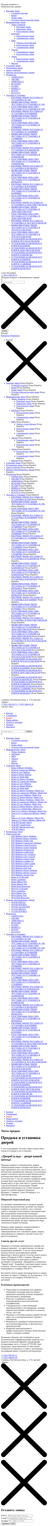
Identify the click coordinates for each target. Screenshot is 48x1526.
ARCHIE (15, 79)
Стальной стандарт (19, 13)
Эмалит (14, 50)
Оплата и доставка (14, 722)
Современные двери (25, 38)
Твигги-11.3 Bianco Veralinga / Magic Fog (28, 811)
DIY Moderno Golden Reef (22, 852)
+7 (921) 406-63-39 (26, 704)
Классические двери (25, 31)
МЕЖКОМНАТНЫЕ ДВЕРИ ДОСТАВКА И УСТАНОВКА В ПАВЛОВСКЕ (25, 154)
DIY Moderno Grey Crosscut (23, 857)
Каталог (9, 713)
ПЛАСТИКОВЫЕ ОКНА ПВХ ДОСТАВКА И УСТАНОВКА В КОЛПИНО (25, 198)
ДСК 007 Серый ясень (21, 825)
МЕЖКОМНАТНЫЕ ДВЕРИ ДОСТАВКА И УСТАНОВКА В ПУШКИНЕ (25, 118)
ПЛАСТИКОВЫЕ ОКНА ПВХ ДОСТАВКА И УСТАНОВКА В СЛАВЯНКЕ (25, 143)
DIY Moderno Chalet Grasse (23, 859)
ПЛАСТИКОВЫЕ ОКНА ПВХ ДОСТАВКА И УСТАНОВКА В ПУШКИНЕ (25, 125)
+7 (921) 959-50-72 (9, 275)
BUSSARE (16, 84)
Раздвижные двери (14, 68)
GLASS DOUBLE (19, 911)
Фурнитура (11, 75)
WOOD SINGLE (18, 902)
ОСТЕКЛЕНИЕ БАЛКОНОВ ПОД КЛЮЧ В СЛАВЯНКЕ (26, 263)
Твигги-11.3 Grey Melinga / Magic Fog (27, 818)
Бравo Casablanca (18, 879)
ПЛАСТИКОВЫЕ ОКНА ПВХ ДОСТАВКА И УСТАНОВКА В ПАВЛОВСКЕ (25, 161)
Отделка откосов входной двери (25, 20)
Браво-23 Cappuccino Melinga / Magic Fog (29, 802)
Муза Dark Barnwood (20, 898)
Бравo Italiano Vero (19, 884)
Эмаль (14, 56)
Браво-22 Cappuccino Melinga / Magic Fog (29, 793)
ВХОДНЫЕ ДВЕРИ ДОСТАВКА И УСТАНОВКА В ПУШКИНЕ (27, 112)
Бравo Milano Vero (19, 882)
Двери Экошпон (18, 25)
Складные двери (13, 66)
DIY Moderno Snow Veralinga (23, 836)
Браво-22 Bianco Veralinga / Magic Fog (27, 791)
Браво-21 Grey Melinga (21, 784)
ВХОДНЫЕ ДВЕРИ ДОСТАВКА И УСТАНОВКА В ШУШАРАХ (27, 167)
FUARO (14, 86)
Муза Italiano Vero (19, 895)
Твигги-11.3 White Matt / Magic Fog (26, 809)
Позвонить (15, 336)
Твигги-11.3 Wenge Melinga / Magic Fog (28, 820)
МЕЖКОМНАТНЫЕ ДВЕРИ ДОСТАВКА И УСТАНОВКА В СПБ (28, 103)
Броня (14, 15)
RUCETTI (15, 93)
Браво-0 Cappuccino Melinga (23, 770)
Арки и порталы (13, 70)
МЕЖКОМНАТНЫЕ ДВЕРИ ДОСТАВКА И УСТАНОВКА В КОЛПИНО (25, 191)
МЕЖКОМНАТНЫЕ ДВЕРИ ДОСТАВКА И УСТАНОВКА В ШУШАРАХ (25, 172)
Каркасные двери (24, 29)
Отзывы (9, 725)
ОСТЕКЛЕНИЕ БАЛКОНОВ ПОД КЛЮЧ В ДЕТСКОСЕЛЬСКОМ (26, 240)
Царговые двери (23, 27)
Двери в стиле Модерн (26, 43)
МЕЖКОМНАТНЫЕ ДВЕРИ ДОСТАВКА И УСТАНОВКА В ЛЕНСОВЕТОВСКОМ (25, 209)
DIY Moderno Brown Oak (22, 866)
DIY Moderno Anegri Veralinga (24, 848)
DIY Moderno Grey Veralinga (23, 854)
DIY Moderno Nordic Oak (22, 841)
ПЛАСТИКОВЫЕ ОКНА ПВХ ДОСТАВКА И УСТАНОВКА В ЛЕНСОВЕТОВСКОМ (25, 216)
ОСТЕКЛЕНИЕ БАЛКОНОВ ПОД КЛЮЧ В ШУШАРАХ (26, 267)
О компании (11, 715)
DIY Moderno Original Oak (22, 850)
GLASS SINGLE (18, 909)
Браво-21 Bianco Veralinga (22, 779)
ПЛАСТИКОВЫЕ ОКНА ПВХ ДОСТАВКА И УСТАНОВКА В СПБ (28, 108)
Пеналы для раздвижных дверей (20, 72)
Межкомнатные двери (15, 22)
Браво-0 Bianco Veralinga (22, 768)
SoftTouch (15, 34)
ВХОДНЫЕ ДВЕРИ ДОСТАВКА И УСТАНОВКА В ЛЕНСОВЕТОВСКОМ (29, 203)
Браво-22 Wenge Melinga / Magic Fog (27, 797)
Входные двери (13, 11)
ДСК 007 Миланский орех (22, 827)
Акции (9, 718)
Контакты (5, 336)
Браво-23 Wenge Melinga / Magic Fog (27, 806)
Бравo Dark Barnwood (20, 886)
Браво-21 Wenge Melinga (21, 786)
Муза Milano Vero (18, 893)
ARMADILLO (17, 82)
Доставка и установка (15, 95)
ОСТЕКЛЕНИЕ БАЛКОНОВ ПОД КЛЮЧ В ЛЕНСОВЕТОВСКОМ (26, 249)
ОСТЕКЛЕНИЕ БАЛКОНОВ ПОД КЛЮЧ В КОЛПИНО (26, 244)
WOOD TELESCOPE (20, 907)
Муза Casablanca (18, 891)
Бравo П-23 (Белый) (20, 877)
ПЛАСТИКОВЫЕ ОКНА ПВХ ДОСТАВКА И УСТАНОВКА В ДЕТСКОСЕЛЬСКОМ (25, 234)
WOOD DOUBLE (19, 905)
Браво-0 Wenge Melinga (21, 775)
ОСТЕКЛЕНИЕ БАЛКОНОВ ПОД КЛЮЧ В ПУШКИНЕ (26, 258)
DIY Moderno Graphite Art (22, 861)
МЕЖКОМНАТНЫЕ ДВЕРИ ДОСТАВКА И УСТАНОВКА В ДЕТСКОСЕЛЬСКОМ (25, 227)
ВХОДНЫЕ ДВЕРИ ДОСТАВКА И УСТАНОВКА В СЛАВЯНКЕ (27, 130)
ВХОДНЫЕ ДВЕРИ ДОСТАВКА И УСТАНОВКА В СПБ (27, 99)
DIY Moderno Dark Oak (21, 868)
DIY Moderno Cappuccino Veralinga (26, 843)
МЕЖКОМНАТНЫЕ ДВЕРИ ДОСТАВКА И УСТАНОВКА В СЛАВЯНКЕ (25, 136)
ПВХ (13, 41)
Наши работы (12, 720)
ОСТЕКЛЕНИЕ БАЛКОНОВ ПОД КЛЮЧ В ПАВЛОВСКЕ (26, 254)
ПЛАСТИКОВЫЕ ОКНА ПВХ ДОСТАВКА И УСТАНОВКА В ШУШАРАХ (25, 179)
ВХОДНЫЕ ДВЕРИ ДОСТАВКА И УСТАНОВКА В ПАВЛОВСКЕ (27, 149)
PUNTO (14, 91)
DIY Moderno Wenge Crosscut (23, 873)
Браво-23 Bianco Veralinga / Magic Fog (27, 800)
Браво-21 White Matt (20, 777)
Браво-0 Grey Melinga (20, 772)
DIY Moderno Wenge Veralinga (24, 870)
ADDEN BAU (17, 77)
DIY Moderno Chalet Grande (23, 863)
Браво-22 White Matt (20, 788)
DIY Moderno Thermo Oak (22, 875)
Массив (14, 63)
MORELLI (15, 88)
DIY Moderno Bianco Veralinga (24, 838)
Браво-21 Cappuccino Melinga (23, 781)
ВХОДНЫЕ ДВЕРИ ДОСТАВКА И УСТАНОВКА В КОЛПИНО (27, 185)
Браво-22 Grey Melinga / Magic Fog (26, 795)
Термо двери (16, 18)
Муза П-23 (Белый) (19, 889)
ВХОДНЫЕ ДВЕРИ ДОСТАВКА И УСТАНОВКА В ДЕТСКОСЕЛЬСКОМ (28, 222)
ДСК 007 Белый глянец (21, 822)
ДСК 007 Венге (18, 829)
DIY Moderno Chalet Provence (24, 845)
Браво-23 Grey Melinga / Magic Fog (26, 804)
